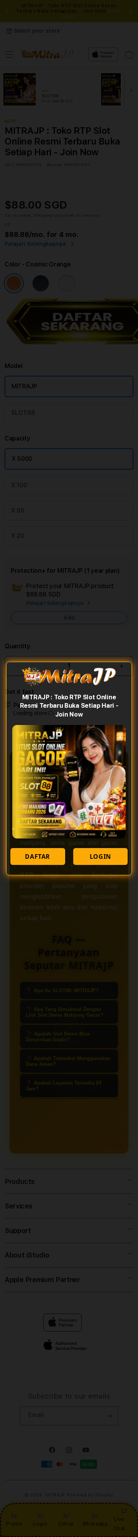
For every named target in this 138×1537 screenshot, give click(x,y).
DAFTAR (37, 856)
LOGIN (100, 856)
